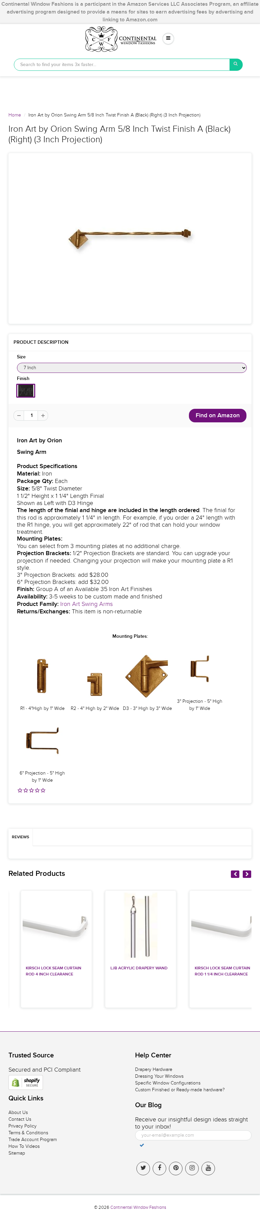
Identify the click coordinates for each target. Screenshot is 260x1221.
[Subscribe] (142, 1145)
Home (14, 115)
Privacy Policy (22, 1126)
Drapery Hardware (153, 1069)
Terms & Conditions (28, 1133)
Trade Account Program (32, 1139)
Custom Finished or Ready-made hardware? (180, 1090)
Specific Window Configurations (167, 1083)
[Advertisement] (130, 91)
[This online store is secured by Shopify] (25, 1082)
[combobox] (122, 65)
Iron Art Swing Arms (86, 604)
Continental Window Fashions (138, 1207)
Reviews (20, 837)
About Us (18, 1112)
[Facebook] (159, 1168)
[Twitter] (143, 1168)
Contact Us (19, 1119)
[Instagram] (192, 1168)
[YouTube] (208, 1168)
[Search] (236, 65)
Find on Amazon (218, 416)
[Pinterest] (175, 1168)
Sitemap (16, 1153)
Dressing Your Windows (159, 1076)
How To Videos (24, 1146)
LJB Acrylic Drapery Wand (128, 968)
